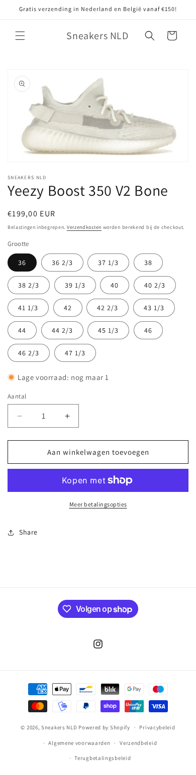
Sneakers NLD (59, 727)
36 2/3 (62, 262)
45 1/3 (108, 330)
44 (22, 330)
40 (115, 285)
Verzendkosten (84, 227)
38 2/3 (28, 285)
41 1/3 (28, 307)
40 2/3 (154, 285)
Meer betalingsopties (98, 504)
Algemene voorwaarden (79, 742)
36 (22, 262)
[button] (20, 36)
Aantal (17, 396)
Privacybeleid (157, 727)
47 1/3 (75, 352)
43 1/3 (154, 307)
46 (148, 330)
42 (68, 307)
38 (148, 262)
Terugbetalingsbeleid (102, 757)
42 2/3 (107, 307)
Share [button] (28, 532)
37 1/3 (108, 262)
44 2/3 (62, 330)
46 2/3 (28, 352)
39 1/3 (75, 285)
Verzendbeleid (138, 742)
